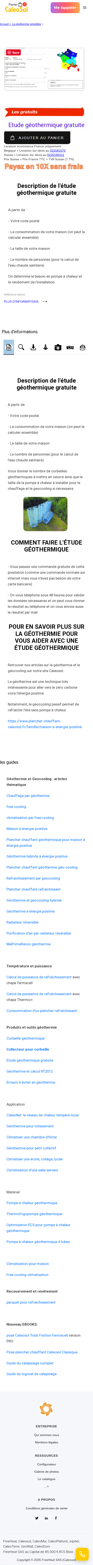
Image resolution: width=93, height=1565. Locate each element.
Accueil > (6, 24)
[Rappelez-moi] (82, 1554)
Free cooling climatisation (27, 1275)
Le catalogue (46, 1479)
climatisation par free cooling (30, 817)
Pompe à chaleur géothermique (31, 1203)
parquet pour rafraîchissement (31, 1302)
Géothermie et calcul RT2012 (29, 1071)
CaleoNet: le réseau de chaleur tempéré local (42, 1115)
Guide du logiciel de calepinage (31, 1374)
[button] (84, 8)
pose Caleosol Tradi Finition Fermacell (37, 1335)
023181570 (58, 150)
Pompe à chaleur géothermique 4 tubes (38, 1242)
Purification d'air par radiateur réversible (38, 933)
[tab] (8, 347)
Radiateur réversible (22, 922)
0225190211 (55, 155)
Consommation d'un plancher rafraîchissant (41, 1011)
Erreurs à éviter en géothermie (30, 1082)
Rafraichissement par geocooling (33, 878)
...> (46, 1486)
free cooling (16, 806)
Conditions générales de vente (46, 1508)
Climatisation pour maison (27, 1264)
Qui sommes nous (46, 1435)
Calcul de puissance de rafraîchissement (39, 977)
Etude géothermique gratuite (29, 1060)
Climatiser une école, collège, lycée (34, 1159)
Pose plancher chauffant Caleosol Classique (41, 1352)
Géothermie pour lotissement (30, 1126)
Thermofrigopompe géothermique (34, 1214)
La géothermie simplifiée (26, 24)
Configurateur (46, 1464)
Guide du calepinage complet (29, 1363)
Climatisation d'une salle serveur (32, 1170)
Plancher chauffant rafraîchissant (33, 889)
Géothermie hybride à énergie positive (36, 856)
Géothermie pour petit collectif (31, 1148)
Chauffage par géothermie (28, 795)
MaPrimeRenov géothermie (28, 944)
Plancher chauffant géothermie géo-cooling (42, 867)
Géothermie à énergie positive (30, 911)
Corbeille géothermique (25, 1038)
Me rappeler (65, 8)
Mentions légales (46, 1442)
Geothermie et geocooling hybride (34, 900)
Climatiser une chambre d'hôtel (31, 1137)
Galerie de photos (46, 1471)
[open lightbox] (46, 59)
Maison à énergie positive (26, 828)
